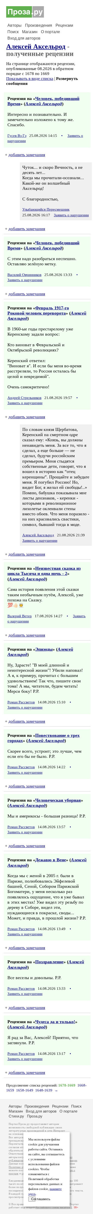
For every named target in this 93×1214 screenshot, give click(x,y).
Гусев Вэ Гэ (16, 136)
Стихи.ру (16, 1116)
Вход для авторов (23, 38)
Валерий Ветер (19, 616)
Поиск (13, 32)
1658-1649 (24, 1090)
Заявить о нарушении (71, 215)
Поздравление (49, 961)
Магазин (29, 32)
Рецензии (64, 25)
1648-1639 (43, 1090)
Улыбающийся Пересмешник (45, 209)
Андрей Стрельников (24, 398)
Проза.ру (34, 1116)
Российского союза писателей (53, 1207)
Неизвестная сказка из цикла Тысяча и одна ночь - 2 (44, 571)
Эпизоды (44, 649)
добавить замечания (26, 154)
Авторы (14, 25)
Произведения (38, 25)
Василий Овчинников (24, 275)
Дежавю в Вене (50, 859)
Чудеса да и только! (55, 1021)
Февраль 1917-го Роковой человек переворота (38, 310)
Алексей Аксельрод (35, 46)
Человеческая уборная (58, 800)
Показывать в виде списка (29, 78)
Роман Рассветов (21, 702)
